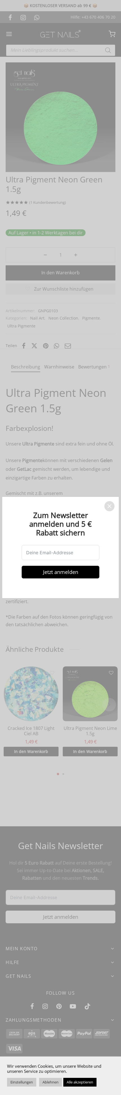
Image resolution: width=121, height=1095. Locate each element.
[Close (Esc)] (109, 506)
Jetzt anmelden (60, 572)
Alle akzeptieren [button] (80, 1082)
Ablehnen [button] (50, 1082)
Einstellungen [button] (21, 1082)
